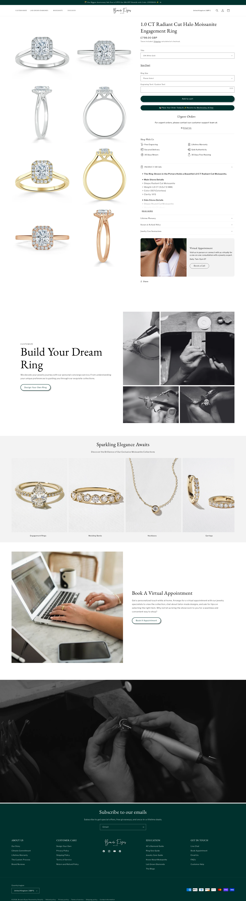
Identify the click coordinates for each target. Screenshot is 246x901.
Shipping (157, 41)
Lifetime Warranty (20, 855)
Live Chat (195, 846)
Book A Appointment (146, 620)
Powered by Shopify (35, 900)
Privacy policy (63, 899)
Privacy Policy (62, 850)
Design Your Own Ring (35, 387)
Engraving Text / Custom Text (153, 84)
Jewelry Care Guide (154, 855)
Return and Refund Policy (67, 864)
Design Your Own (63, 846)
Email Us (194, 855)
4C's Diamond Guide (155, 846)
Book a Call (199, 266)
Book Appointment (199, 850)
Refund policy (51, 899)
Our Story (16, 846)
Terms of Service (64, 860)
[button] (40, 10)
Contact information (107, 899)
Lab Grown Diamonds (155, 864)
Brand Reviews (18, 864)
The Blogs (150, 868)
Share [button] (145, 281)
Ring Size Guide (153, 850)
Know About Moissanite (156, 860)
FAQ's (193, 860)
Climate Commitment (21, 850)
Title (142, 50)
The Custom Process (21, 860)
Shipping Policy (63, 855)
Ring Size (144, 73)
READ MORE (147, 211)
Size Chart (145, 65)
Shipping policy (92, 899)
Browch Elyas (23, 900)
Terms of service (77, 899)
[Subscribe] (143, 827)
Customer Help (197, 864)
